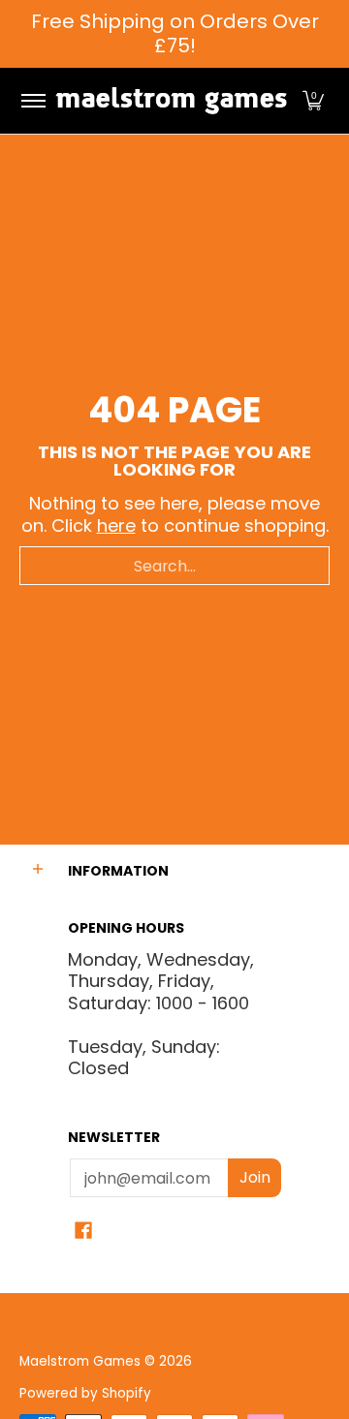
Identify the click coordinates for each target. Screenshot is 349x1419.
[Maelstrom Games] (171, 100)
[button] (313, 101)
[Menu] (32, 101)
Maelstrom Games (80, 1361)
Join (254, 1177)
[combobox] (174, 565)
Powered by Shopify (85, 1393)
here (116, 525)
